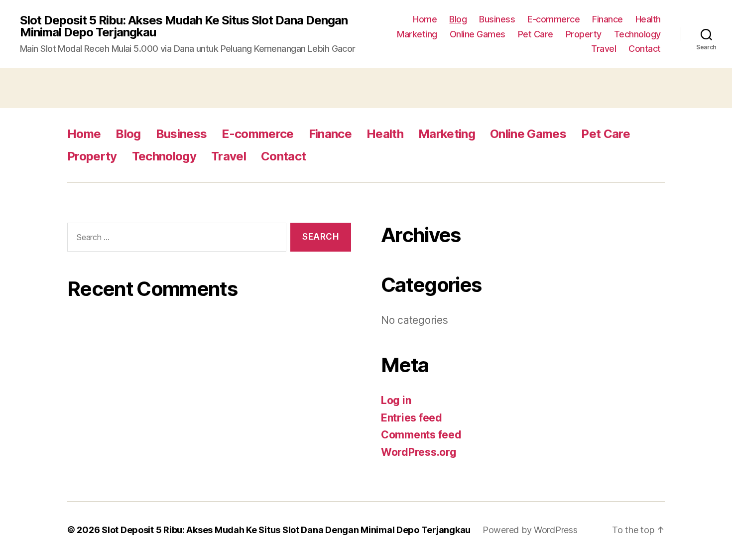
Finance (607, 19)
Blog (458, 19)
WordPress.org (419, 452)
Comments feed (421, 434)
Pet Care (535, 34)
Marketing (417, 34)
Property (584, 34)
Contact (644, 48)
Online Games (477, 34)
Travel (603, 48)
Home (425, 19)
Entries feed (411, 418)
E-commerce (553, 19)
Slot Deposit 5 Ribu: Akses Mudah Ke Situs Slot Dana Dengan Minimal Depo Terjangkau (184, 26)
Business (497, 19)
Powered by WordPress (530, 530)
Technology (637, 34)
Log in (396, 400)
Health (648, 19)
